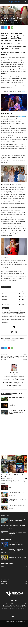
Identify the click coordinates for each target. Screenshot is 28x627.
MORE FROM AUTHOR (17, 393)
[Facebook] (2, 27)
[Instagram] (14, 387)
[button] (2, 2)
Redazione (3, 478)
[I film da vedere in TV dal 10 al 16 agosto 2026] (4, 507)
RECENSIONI (6, 5)
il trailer (24, 91)
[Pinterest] (9, 27)
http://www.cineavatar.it (14, 374)
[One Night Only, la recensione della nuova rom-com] (4, 399)
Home (2, 5)
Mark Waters (21, 116)
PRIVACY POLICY (10, 623)
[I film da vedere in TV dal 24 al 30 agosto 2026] (4, 487)
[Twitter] (5, 27)
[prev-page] (2, 417)
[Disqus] (14, 437)
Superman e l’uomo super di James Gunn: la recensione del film (20, 358)
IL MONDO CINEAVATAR (20, 621)
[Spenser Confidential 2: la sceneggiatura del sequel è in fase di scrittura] (4, 557)
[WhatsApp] (12, 27)
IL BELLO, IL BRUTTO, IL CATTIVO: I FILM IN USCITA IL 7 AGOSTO (7, 358)
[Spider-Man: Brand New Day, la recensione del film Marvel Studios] (4, 412)
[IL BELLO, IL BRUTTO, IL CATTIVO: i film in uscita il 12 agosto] (4, 500)
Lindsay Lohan (21, 338)
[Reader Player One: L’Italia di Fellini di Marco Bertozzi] (4, 533)
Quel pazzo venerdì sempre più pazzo (8, 340)
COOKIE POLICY (18, 623)
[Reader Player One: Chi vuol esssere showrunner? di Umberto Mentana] (4, 527)
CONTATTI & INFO (5, 621)
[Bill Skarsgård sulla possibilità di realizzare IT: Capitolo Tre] (4, 552)
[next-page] (4, 417)
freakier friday (7, 338)
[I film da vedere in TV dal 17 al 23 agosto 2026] (4, 494)
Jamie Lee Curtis (15, 338)
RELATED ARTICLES (6, 393)
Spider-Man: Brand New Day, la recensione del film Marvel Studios (17, 412)
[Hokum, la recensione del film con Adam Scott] (4, 405)
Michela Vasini (5, 22)
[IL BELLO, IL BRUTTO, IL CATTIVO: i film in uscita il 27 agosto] (14, 464)
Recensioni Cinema (10, 14)
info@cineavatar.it (17, 611)
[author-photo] (14, 370)
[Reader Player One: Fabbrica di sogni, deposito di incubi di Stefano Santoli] (4, 520)
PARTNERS (12, 621)
